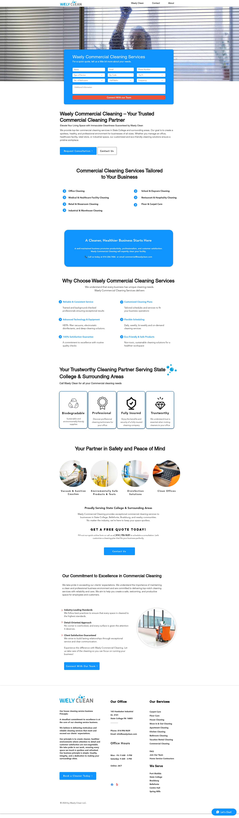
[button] (139, 3)
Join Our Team (156, 755)
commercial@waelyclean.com (138, 257)
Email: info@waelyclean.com (124, 734)
